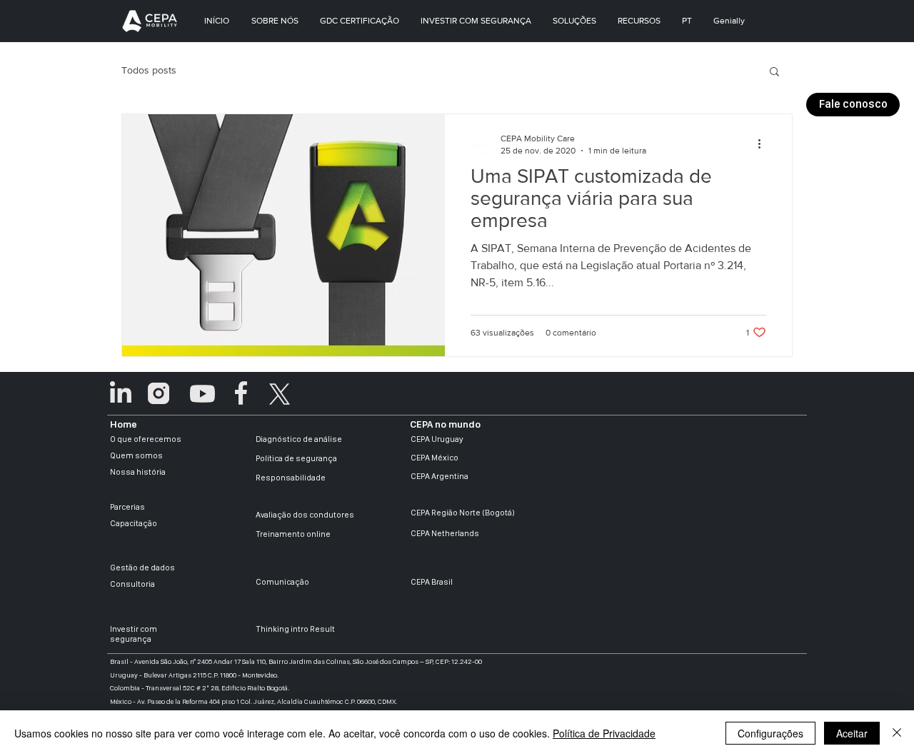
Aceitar (852, 733)
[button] (853, 104)
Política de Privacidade (604, 733)
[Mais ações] (764, 143)
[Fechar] (896, 733)
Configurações (770, 733)
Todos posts (148, 70)
